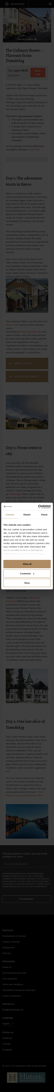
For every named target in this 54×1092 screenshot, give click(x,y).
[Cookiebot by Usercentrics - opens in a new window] (38, 506)
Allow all (27, 564)
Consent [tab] (9, 514)
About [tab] (44, 514)
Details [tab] (27, 514)
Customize (25, 573)
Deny (27, 583)
